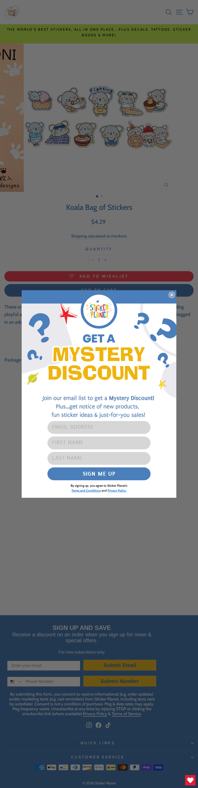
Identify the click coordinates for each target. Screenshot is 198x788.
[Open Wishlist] (190, 780)
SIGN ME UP (99, 473)
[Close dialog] (171, 294)
